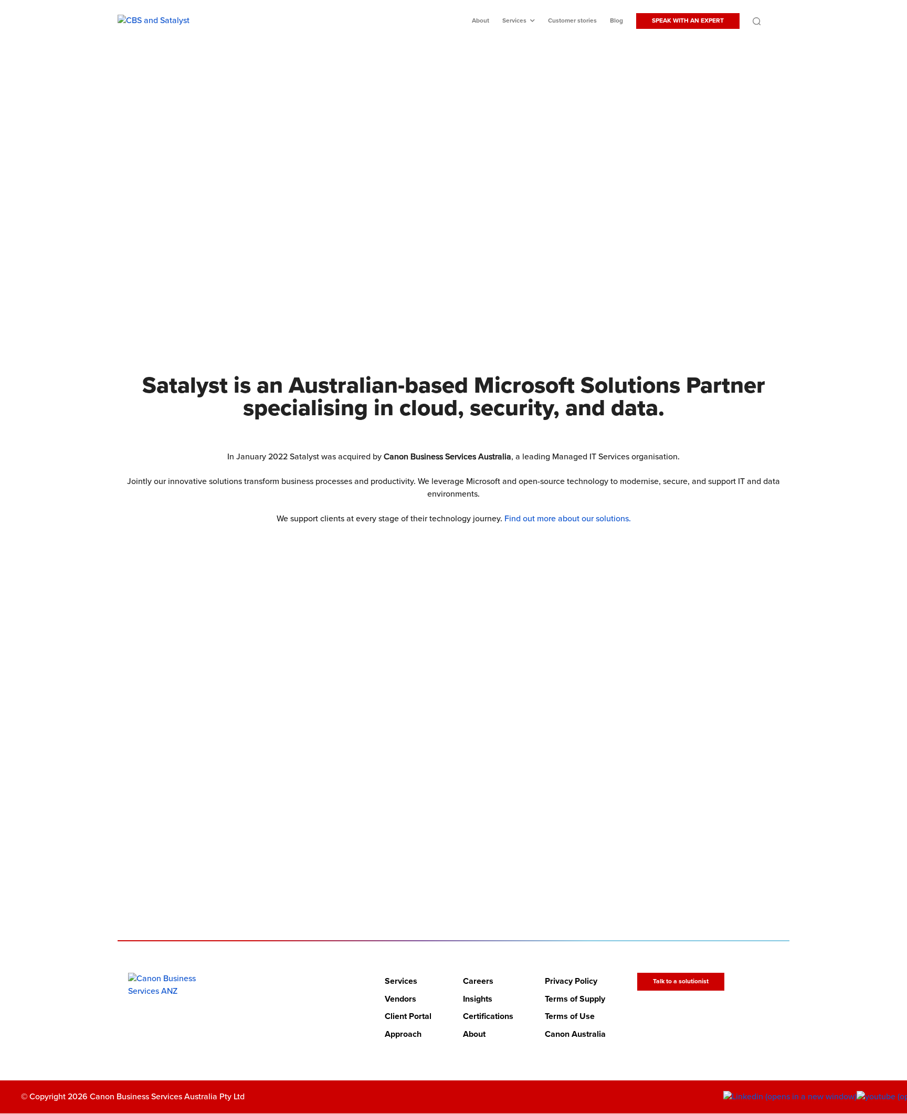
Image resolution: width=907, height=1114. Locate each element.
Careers (478, 981)
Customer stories (572, 21)
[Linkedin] (790, 1097)
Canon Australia (575, 1034)
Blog (616, 21)
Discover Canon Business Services (446, 245)
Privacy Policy (571, 981)
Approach (403, 1034)
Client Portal (408, 1017)
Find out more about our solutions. (567, 518)
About (480, 21)
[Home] (171, 985)
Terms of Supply (575, 999)
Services (514, 21)
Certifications (488, 1017)
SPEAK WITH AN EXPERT (688, 21)
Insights (477, 999)
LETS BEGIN (446, 842)
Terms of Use (570, 1017)
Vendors (400, 999)
